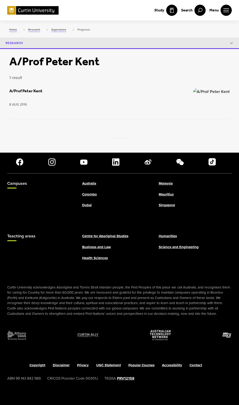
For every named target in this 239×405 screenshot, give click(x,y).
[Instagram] (52, 162)
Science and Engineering (179, 247)
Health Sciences (95, 258)
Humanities (168, 236)
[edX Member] (227, 335)
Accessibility (172, 365)
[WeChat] (180, 162)
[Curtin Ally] (87, 335)
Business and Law (96, 247)
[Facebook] (19, 162)
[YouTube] (84, 162)
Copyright (37, 365)
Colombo (89, 194)
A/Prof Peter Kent (25, 90)
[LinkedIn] (116, 162)
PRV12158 (125, 378)
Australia (89, 183)
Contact (196, 365)
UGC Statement (108, 365)
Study (159, 10)
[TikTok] (212, 162)
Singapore (167, 205)
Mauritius (166, 194)
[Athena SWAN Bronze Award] (16, 335)
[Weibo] (148, 162)
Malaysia (166, 183)
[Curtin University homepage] (33, 10)
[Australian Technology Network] (160, 335)
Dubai (87, 205)
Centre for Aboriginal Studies (105, 236)
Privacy (83, 365)
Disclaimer (61, 365)
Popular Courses (141, 365)
